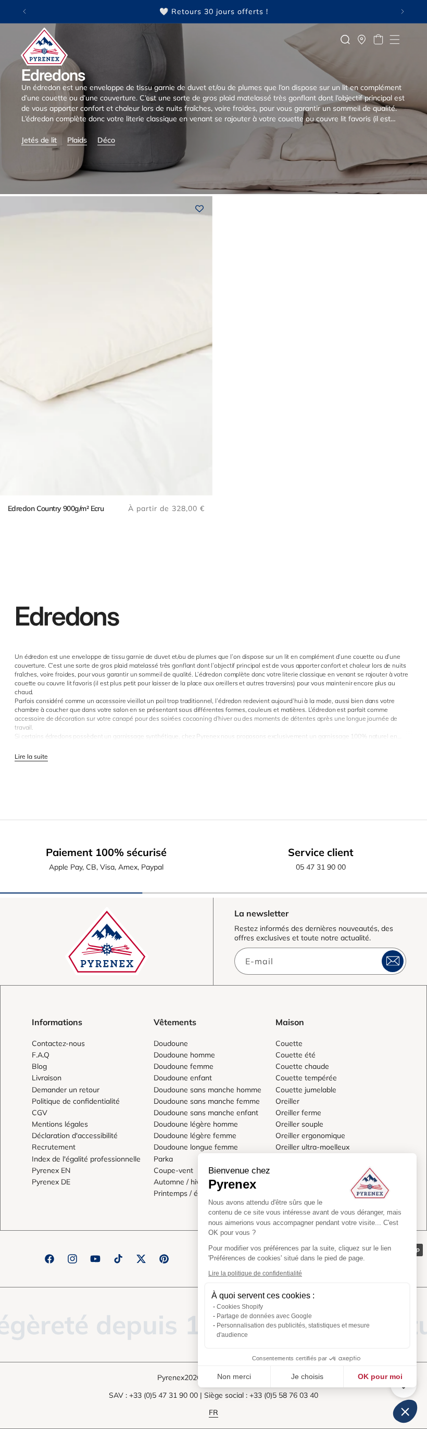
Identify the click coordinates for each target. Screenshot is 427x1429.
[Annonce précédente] (24, 11)
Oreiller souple (299, 1124)
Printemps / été (179, 1193)
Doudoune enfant (183, 1077)
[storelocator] (362, 39)
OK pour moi (380, 1376)
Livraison (46, 1077)
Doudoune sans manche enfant (206, 1112)
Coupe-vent (173, 1170)
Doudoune (171, 1043)
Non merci (234, 1376)
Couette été (295, 1055)
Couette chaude (302, 1066)
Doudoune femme (184, 1066)
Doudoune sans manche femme (207, 1101)
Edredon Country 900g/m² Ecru (56, 508)
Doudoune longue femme (196, 1147)
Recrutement (54, 1147)
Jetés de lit (39, 140)
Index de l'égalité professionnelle (86, 1159)
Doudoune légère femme (195, 1135)
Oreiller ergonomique (310, 1135)
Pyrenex (170, 1377)
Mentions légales (60, 1124)
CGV (39, 1112)
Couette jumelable (305, 1089)
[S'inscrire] (393, 961)
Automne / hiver (180, 1181)
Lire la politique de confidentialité (255, 1273)
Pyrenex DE (51, 1181)
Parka (163, 1159)
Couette (289, 1043)
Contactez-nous (58, 1043)
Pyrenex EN (51, 1170)
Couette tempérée (306, 1077)
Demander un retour (65, 1089)
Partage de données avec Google (264, 1316)
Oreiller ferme (298, 1112)
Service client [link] (321, 852)
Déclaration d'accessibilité (75, 1135)
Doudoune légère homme (196, 1124)
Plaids (77, 140)
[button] (394, 39)
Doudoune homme (184, 1055)
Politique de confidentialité (76, 1101)
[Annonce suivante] (402, 11)
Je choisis (307, 1376)
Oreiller (287, 1101)
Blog (39, 1066)
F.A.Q (40, 1055)
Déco (106, 140)
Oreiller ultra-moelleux (312, 1147)
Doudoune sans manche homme (207, 1089)
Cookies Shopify (240, 1306)
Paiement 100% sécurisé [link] (106, 852)
